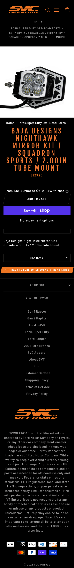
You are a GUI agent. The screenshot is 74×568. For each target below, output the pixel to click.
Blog (37, 366)
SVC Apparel (37, 352)
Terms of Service (37, 387)
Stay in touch (37, 297)
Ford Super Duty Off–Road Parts (36, 28)
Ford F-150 (37, 325)
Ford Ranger (37, 339)
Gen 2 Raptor (37, 318)
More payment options (37, 220)
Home (35, 22)
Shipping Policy (37, 380)
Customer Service (36, 373)
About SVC (37, 359)
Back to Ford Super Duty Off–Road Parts (40, 270)
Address (37, 284)
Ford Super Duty (37, 332)
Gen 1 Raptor (37, 311)
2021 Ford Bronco (37, 346)
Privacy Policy (37, 393)
